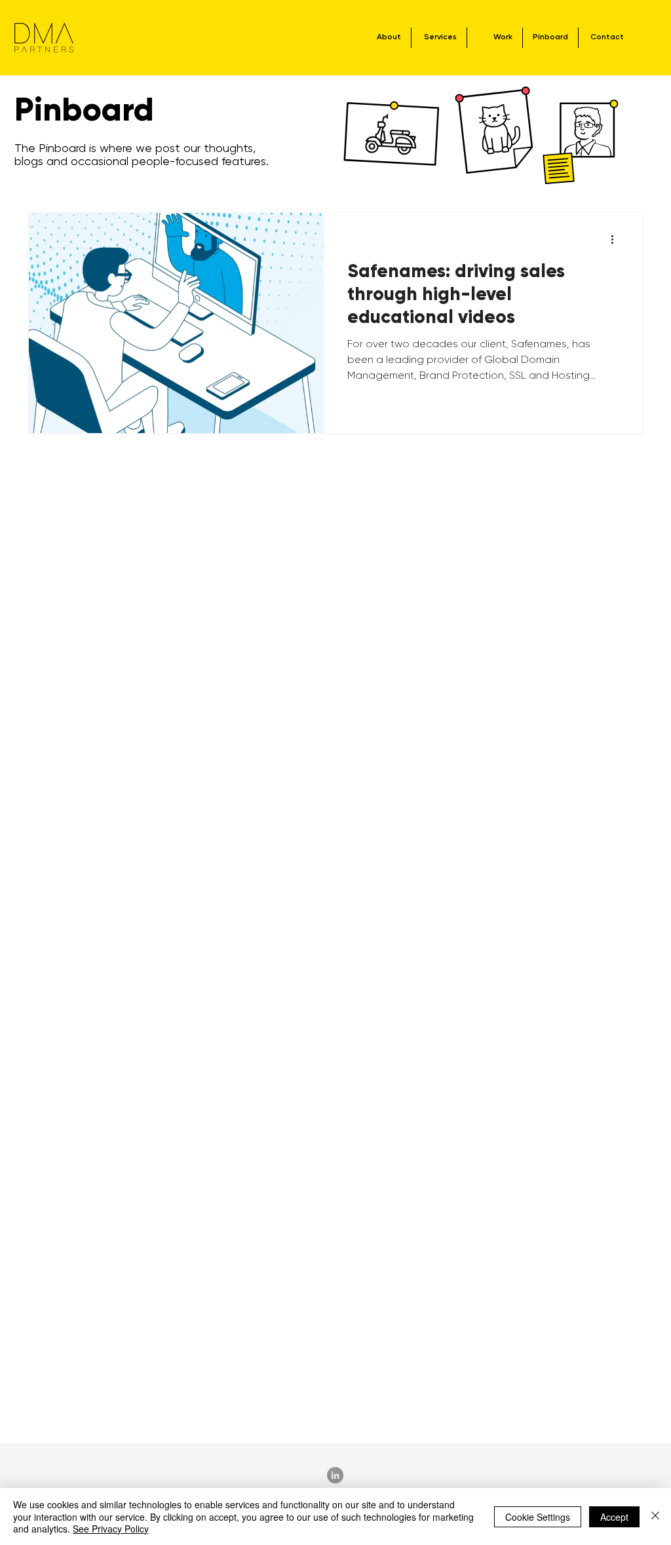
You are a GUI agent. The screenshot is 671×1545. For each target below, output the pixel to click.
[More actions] (616, 240)
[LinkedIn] (335, 1475)
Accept (614, 1516)
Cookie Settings (537, 1516)
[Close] (655, 1516)
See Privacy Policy (111, 1528)
